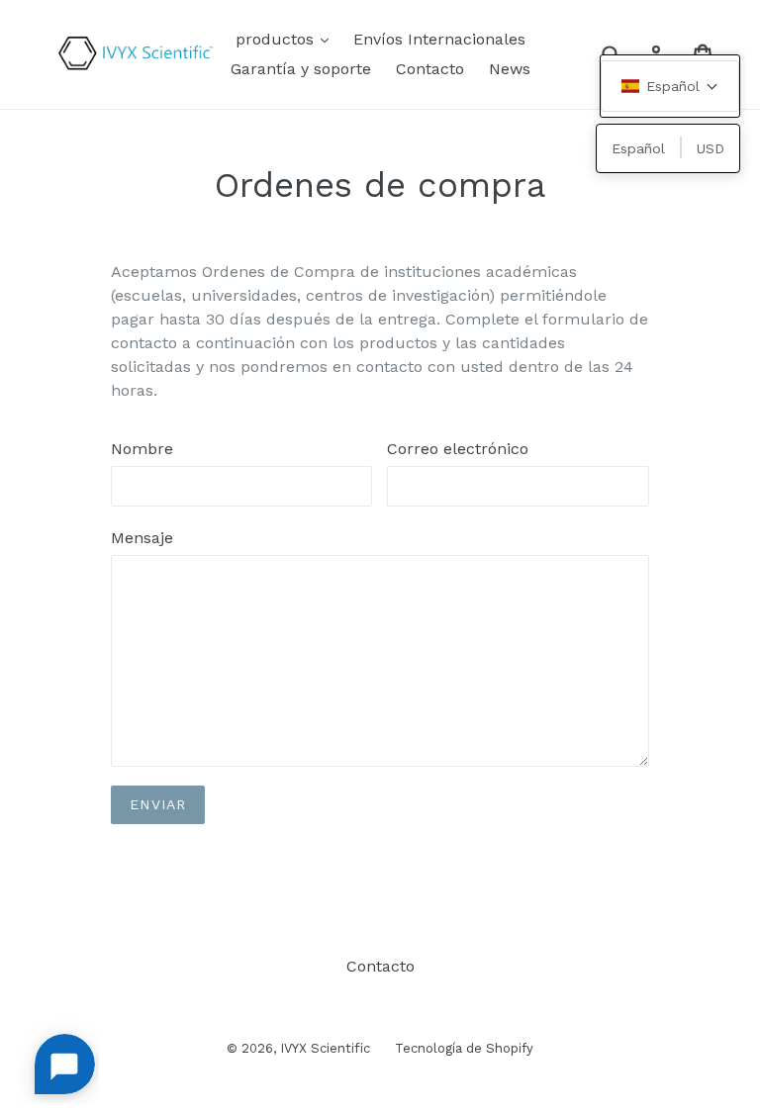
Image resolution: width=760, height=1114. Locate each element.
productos (287, 38)
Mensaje (142, 537)
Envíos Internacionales (439, 39)
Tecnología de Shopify (464, 1048)
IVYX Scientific (325, 1048)
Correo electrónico (457, 448)
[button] (670, 86)
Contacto (430, 68)
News (509, 68)
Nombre (142, 448)
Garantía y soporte (301, 68)
